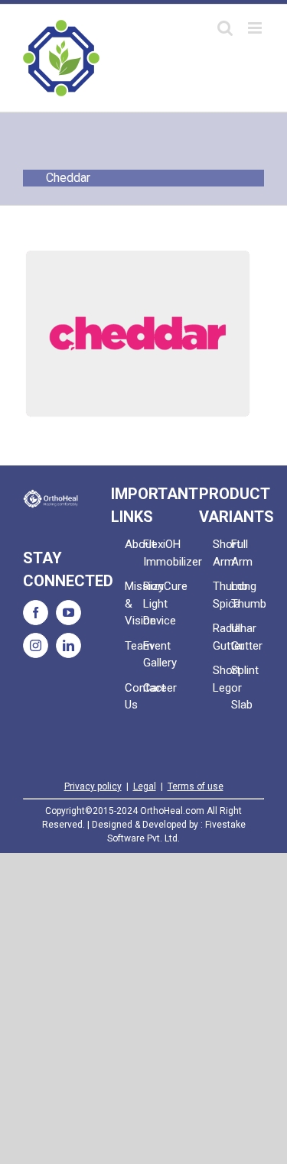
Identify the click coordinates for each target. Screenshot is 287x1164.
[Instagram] (35, 645)
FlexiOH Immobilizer (152, 553)
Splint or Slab (240, 687)
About (134, 544)
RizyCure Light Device (152, 603)
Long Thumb (240, 595)
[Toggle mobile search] (225, 28)
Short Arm (222, 553)
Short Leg (222, 679)
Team (134, 646)
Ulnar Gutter (240, 637)
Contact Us (134, 696)
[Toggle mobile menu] (256, 28)
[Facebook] (35, 612)
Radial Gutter (222, 637)
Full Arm (240, 553)
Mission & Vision (134, 603)
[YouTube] (68, 612)
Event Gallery (152, 654)
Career (152, 688)
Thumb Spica (222, 595)
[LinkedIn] (68, 645)
